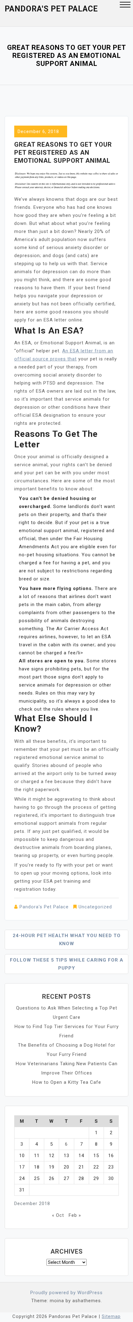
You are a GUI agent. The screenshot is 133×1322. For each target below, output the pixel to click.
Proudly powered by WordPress (66, 1292)
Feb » (75, 1215)
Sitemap (111, 1316)
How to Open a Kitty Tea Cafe (66, 1082)
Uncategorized (95, 907)
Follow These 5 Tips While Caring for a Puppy (66, 964)
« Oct (58, 1215)
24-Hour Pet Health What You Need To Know (67, 939)
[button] (125, 5)
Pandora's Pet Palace (51, 8)
